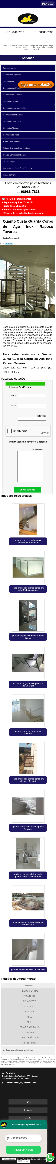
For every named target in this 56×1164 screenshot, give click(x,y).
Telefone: (41, 416)
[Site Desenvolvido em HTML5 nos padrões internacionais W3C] (23, 1161)
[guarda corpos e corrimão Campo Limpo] (28, 614)
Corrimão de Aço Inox (12, 75)
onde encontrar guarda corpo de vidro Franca (28, 923)
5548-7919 (17, 32)
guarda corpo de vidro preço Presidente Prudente (28, 541)
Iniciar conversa (23, 1149)
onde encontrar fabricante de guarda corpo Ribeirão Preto (28, 875)
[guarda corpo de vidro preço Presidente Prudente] (28, 519)
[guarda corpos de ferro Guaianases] (28, 948)
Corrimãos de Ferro (11, 101)
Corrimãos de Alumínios (13, 95)
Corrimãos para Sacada (13, 121)
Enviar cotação (27, 489)
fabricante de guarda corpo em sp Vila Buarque (28, 684)
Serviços (28, 58)
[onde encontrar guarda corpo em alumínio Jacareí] (28, 757)
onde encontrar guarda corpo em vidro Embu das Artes (28, 589)
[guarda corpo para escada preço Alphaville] (28, 805)
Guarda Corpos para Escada (14, 155)
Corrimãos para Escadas (13, 115)
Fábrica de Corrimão (11, 142)
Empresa (28, 1110)
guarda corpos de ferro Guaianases (28, 969)
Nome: (14, 395)
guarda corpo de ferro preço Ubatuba (28, 732)
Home (28, 1102)
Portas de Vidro (9, 175)
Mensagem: (37, 449)
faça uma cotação (36, 85)
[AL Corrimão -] (28, 17)
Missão (28, 1118)
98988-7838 (46, 32)
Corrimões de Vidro (11, 135)
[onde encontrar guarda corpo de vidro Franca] (28, 901)
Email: (14, 405)
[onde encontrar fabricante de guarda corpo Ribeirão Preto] (28, 853)
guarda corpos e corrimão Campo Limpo (28, 636)
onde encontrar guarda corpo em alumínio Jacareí (28, 780)
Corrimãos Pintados (11, 128)
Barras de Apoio (9, 68)
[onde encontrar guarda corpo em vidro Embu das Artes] (28, 566)
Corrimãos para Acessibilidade (15, 108)
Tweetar (9, 243)
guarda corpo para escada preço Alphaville (28, 827)
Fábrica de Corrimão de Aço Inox (16, 148)
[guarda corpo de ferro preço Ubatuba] (28, 710)
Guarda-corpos (9, 162)
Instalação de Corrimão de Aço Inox (17, 168)
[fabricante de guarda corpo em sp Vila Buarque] (28, 662)
